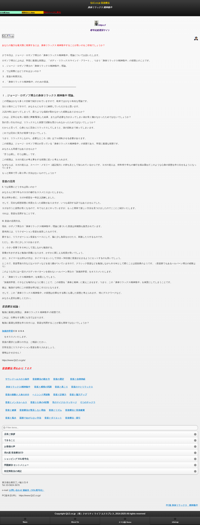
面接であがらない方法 (30, 418)
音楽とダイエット (53, 418)
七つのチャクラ (87, 402)
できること (9, 440)
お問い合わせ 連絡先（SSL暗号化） (26, 490)
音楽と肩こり (61, 387)
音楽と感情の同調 (43, 387)
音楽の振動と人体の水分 (17, 394)
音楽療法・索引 (72, 418)
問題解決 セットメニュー (16, 465)
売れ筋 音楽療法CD (13, 452)
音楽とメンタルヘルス (16, 402)
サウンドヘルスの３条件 (17, 379)
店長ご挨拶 (9, 434)
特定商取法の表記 (13, 471)
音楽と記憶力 (59, 394)
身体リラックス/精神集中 (18, 387)
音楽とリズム (55, 410)
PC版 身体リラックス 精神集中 (182, 505)
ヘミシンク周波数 (41, 394)
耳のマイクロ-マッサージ (64, 402)
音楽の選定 (58, 379)
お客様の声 (9, 446)
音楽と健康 (10, 410)
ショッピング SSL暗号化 (16, 459)
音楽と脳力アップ (78, 394)
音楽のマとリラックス (82, 387)
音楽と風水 (10, 418)
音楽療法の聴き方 (41, 379)
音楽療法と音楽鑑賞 (75, 410)
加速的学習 (7, 331)
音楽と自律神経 (77, 379)
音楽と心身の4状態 (39, 402)
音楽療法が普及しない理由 (32, 410)
